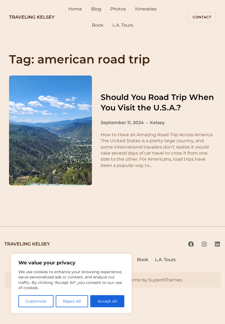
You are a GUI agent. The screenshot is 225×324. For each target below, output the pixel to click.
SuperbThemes (165, 280)
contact (202, 17)
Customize (36, 301)
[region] (71, 283)
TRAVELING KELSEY (32, 17)
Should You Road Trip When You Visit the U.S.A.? (157, 102)
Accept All (107, 301)
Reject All (72, 301)
